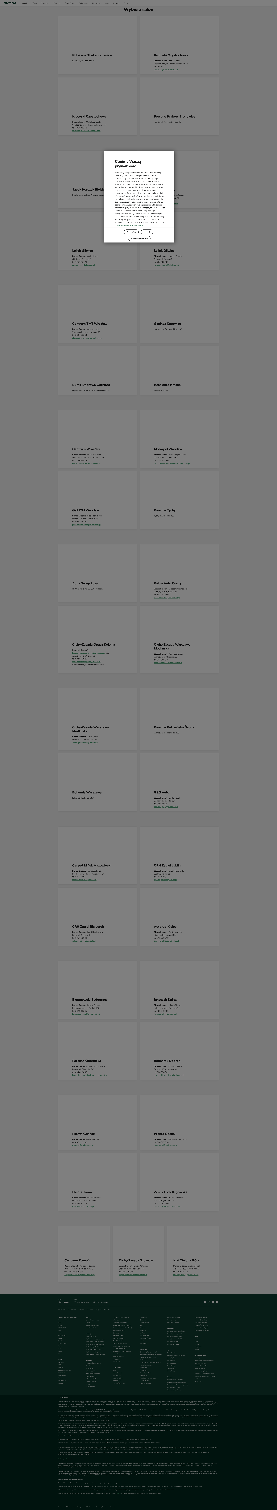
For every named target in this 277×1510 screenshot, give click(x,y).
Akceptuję (147, 232)
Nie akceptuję (131, 232)
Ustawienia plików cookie (139, 238)
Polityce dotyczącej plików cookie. (129, 225)
